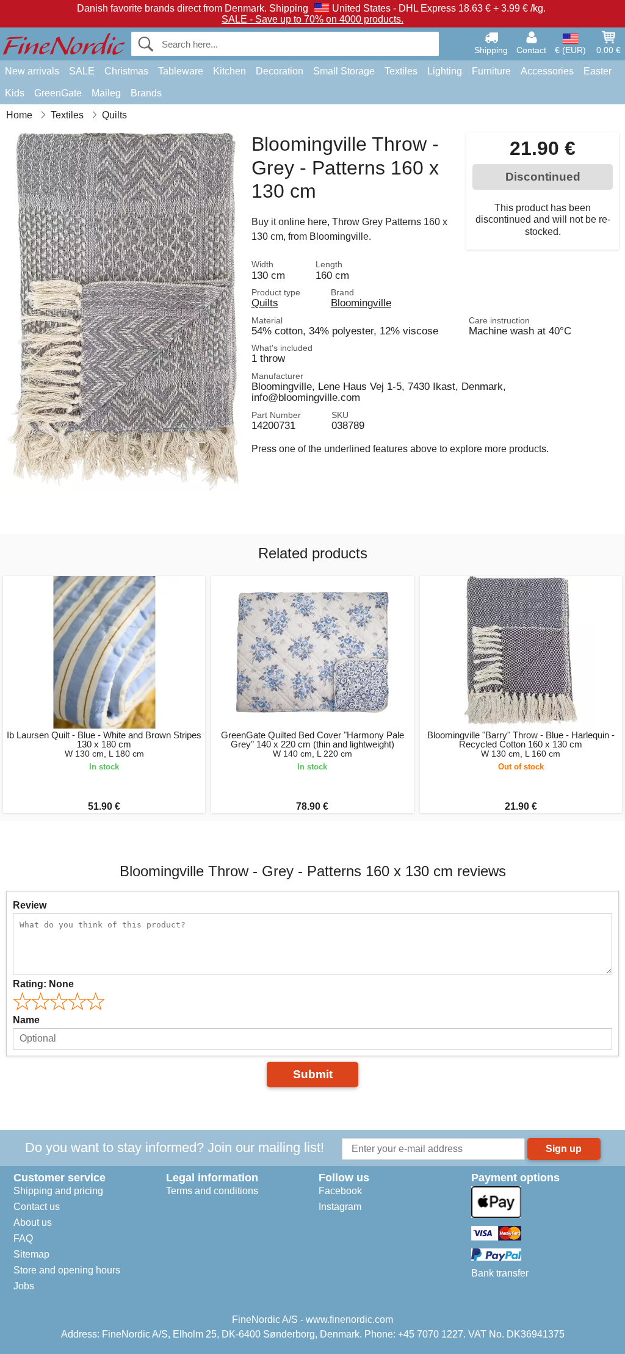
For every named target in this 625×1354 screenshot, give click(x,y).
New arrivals (32, 71)
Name (26, 1020)
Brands (146, 93)
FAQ (23, 1238)
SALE (82, 71)
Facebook (340, 1191)
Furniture (491, 71)
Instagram (340, 1206)
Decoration (279, 71)
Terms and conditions (212, 1191)
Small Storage (344, 71)
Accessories (547, 71)
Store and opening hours (66, 1270)
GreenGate (58, 93)
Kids (14, 93)
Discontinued (542, 176)
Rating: (43, 984)
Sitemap (31, 1254)
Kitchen (229, 71)
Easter (597, 71)
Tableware (180, 71)
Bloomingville (361, 303)
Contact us (36, 1206)
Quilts (264, 303)
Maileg (106, 93)
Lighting (444, 71)
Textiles (401, 71)
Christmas (126, 71)
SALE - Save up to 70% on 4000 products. (312, 19)
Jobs (23, 1286)
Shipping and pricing (58, 1191)
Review (29, 905)
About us (32, 1222)
